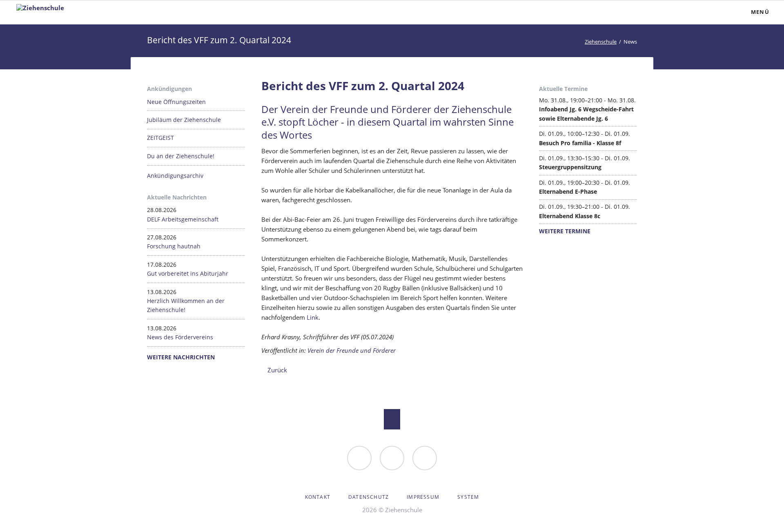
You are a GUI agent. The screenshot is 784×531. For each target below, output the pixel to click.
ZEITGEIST (160, 138)
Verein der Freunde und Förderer (351, 350)
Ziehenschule (601, 41)
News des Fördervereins (180, 337)
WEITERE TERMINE (564, 231)
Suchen (704, 12)
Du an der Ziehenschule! (180, 156)
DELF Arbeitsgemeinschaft (182, 219)
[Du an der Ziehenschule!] (359, 458)
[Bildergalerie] (392, 458)
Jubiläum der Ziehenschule (184, 120)
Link (312, 317)
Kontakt (317, 496)
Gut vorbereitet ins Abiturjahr (187, 273)
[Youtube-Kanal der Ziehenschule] (424, 458)
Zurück (277, 370)
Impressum (423, 496)
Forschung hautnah (173, 246)
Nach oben (392, 419)
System (468, 496)
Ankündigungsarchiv (175, 175)
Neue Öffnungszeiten (176, 102)
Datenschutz (368, 496)
